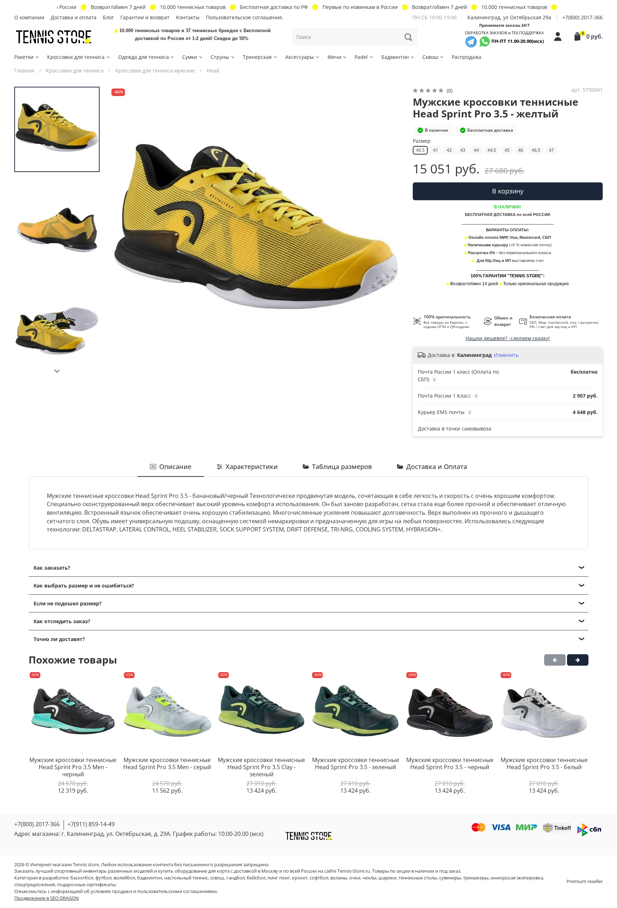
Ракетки (24, 57)
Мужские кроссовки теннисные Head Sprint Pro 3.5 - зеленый (355, 763)
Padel (361, 57)
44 (476, 150)
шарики (387, 878)
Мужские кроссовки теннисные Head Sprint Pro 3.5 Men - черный (72, 767)
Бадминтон (395, 57)
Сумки (189, 57)
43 (462, 150)
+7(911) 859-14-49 (91, 824)
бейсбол (256, 878)
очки (354, 878)
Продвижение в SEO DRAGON (46, 898)
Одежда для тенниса (143, 57)
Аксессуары (299, 57)
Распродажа (466, 57)
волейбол (124, 878)
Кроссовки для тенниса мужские (155, 70)
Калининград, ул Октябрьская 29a (509, 17)
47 (551, 150)
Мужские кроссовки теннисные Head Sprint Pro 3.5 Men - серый (167, 763)
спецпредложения (34, 885)
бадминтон (149, 878)
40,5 (420, 150)
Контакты (188, 17)
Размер (422, 141)
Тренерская (257, 57)
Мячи (334, 57)
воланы (338, 878)
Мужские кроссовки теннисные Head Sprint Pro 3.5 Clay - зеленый (261, 767)
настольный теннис (186, 878)
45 (507, 150)
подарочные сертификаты (86, 885)
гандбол (235, 878)
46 (520, 150)
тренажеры (475, 878)
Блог (108, 17)
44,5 (491, 150)
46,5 (536, 150)
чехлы (369, 878)
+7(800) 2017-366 (582, 17)
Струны (220, 57)
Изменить (506, 355)
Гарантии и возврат (145, 17)
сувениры (450, 878)
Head (213, 70)
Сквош (430, 57)
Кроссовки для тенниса (76, 57)
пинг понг (278, 878)
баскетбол (81, 878)
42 (449, 150)
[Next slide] (57, 371)
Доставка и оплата (73, 17)
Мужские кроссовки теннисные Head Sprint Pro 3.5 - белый (544, 763)
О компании (29, 17)
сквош (217, 878)
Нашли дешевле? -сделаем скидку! (508, 338)
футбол (103, 878)
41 (435, 150)
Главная (24, 70)
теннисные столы (417, 878)
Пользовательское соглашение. (245, 17)
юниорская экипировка (517, 878)
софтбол (319, 878)
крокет (299, 878)
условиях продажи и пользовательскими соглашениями (154, 891)
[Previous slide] (122, 233)
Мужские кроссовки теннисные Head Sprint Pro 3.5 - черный (449, 763)
